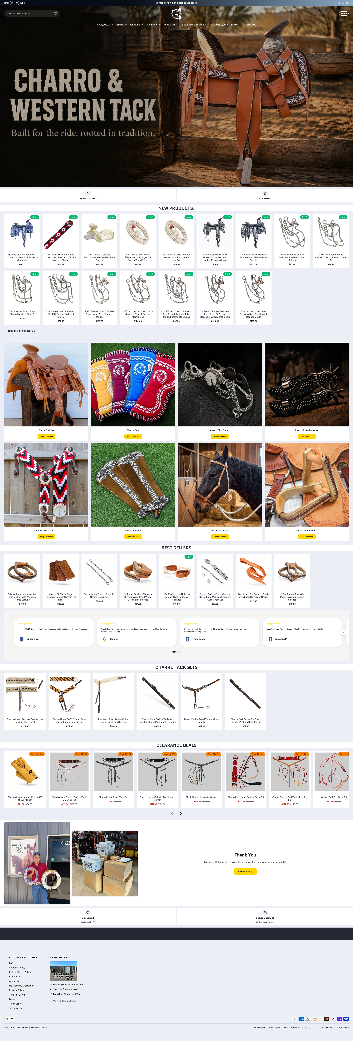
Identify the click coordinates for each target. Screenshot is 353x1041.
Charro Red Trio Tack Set (334, 797)
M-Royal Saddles (20, 1027)
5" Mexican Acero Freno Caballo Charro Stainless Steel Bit (330, 257)
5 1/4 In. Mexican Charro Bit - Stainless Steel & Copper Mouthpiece (138, 314)
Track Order (15, 1003)
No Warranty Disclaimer (21, 985)
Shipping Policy (17, 967)
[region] (176, 3)
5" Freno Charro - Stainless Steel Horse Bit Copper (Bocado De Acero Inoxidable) (215, 314)
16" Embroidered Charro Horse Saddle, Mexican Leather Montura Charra (215, 257)
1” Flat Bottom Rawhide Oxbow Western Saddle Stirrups (292, 597)
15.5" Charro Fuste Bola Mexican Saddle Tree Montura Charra (99, 257)
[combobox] (27, 13)
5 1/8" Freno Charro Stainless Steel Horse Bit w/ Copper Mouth (99, 314)
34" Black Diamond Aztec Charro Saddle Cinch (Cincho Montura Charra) (61, 257)
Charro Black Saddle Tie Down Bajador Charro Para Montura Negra (157, 720)
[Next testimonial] (343, 632)
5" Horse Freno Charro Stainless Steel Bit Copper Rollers (292, 257)
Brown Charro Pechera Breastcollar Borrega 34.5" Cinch (25, 720)
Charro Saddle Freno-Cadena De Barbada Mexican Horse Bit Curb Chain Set (215, 597)
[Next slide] (181, 813)
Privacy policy (275, 1027)
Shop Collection (46, 436)
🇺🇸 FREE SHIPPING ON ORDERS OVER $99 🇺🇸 (176, 3)
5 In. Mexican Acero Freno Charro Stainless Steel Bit (22, 312)
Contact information (326, 1027)
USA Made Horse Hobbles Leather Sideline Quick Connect (176, 597)
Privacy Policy (16, 990)
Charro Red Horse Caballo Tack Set (246, 797)
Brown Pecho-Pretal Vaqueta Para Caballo (201, 720)
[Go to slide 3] (180, 652)
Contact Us (344, 3)
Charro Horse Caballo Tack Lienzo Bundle (157, 798)
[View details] (176, 96)
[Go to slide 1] (174, 652)
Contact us (14, 976)
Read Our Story (245, 871)
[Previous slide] (172, 813)
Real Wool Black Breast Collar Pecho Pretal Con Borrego (113, 720)
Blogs (12, 999)
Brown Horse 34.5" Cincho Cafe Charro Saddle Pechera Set (69, 720)
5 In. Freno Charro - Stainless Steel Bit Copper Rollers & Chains (61, 314)
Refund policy (260, 1027)
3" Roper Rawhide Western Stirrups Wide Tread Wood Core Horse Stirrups (138, 597)
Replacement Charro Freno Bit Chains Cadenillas (99, 595)
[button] (343, 13)
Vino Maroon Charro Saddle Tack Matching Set (69, 798)
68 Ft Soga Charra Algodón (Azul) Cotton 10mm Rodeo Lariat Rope (176, 257)
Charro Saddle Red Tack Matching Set (289, 798)
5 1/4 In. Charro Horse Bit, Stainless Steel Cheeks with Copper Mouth (254, 314)
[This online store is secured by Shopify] (9, 1019)
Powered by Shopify (38, 1027)
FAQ (11, 963)
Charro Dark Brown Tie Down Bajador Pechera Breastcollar (246, 720)
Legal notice (343, 1027)
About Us (14, 981)
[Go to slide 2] (177, 652)
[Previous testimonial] (10, 632)
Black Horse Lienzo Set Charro (201, 797)
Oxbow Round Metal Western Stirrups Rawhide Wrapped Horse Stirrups (22, 597)
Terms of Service (18, 994)
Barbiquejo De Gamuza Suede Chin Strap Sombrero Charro (253, 595)
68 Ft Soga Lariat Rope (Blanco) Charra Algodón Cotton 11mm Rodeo (138, 257)
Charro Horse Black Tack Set (113, 797)
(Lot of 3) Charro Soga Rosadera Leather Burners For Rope (61, 597)
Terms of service (291, 1027)
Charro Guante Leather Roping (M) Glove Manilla (25, 798)
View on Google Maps (64, 1001)
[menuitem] (27, 963)
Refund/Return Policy (20, 972)
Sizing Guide (15, 1008)
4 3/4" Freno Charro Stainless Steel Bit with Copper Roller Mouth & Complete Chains (176, 314)
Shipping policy (308, 1027)
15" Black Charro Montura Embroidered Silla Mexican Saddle (253, 257)
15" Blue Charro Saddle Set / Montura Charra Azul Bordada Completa (22, 257)
